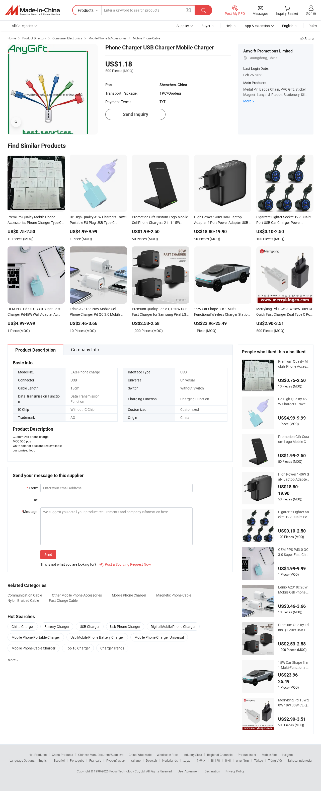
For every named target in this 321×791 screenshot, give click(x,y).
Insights (287, 755)
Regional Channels (219, 755)
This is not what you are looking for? (68, 564)
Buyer (205, 25)
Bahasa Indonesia (299, 760)
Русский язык (115, 760)
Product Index (247, 755)
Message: (30, 511)
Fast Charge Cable (63, 600)
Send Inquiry (135, 114)
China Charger (23, 626)
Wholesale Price (167, 755)
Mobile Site (269, 755)
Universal (187, 380)
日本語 (215, 760)
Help (228, 25)
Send (48, 554)
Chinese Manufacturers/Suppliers (100, 755)
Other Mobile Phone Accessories (77, 595)
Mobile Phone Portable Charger (36, 637)
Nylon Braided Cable (23, 600)
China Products (62, 755)
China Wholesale (140, 755)
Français (95, 760)
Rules (312, 25)
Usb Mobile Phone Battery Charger (97, 637)
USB (183, 372)
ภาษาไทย (242, 760)
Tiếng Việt (275, 760)
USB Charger (90, 626)
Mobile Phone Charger (129, 595)
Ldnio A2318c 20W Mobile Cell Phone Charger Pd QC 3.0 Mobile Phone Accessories (293, 590)
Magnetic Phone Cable (173, 595)
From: (32, 488)
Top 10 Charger (78, 648)
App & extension (257, 25)
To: (35, 499)
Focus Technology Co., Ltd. (127, 771)
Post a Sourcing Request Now (125, 564)
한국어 (201, 760)
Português (77, 760)
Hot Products (38, 755)
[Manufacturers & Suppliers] (32, 10)
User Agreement (188, 771)
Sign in (311, 13)
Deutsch (151, 760)
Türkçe (258, 760)
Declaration (212, 771)
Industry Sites (193, 755)
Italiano (135, 760)
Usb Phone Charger (125, 626)
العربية (187, 760)
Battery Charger (56, 626)
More (247, 101)
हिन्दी (228, 760)
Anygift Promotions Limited (268, 51)
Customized (189, 409)
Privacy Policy (235, 771)
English (43, 760)
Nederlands (170, 760)
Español (59, 760)
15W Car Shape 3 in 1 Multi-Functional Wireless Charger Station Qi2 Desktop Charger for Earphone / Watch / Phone (293, 665)
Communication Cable (25, 595)
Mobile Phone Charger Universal (159, 637)
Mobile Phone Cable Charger (33, 648)
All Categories (22, 25)
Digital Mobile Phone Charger (173, 626)
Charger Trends (112, 648)
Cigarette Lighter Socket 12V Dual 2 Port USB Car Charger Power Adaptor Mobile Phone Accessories (293, 514)
